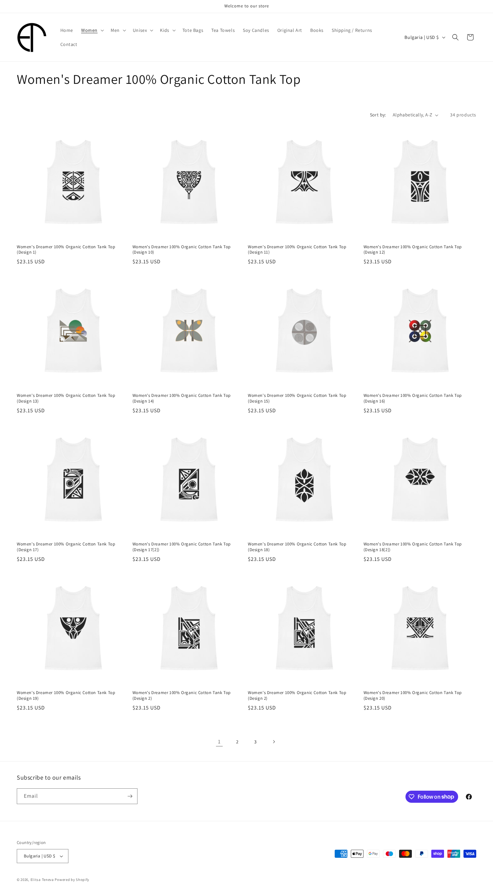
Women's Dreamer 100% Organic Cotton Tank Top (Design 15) (297, 398)
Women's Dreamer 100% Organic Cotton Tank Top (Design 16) (413, 398)
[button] (92, 30)
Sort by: (378, 115)
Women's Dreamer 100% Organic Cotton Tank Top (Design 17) (66, 546)
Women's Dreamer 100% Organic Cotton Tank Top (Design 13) (66, 398)
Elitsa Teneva (42, 879)
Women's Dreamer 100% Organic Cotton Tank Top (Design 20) (413, 695)
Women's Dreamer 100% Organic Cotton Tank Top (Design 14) (181, 398)
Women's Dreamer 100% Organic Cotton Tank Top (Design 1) (66, 249)
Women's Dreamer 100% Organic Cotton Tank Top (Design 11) (297, 249)
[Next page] (273, 741)
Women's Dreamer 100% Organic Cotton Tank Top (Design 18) (297, 546)
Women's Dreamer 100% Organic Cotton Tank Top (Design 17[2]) (181, 546)
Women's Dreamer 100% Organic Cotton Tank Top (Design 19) (66, 695)
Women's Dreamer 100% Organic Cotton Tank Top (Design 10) (181, 249)
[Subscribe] (129, 796)
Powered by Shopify (72, 879)
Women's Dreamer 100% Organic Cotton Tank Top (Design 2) (181, 695)
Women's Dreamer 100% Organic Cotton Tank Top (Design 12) (413, 249)
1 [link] (219, 741)
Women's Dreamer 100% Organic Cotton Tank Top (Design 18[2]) (413, 546)
